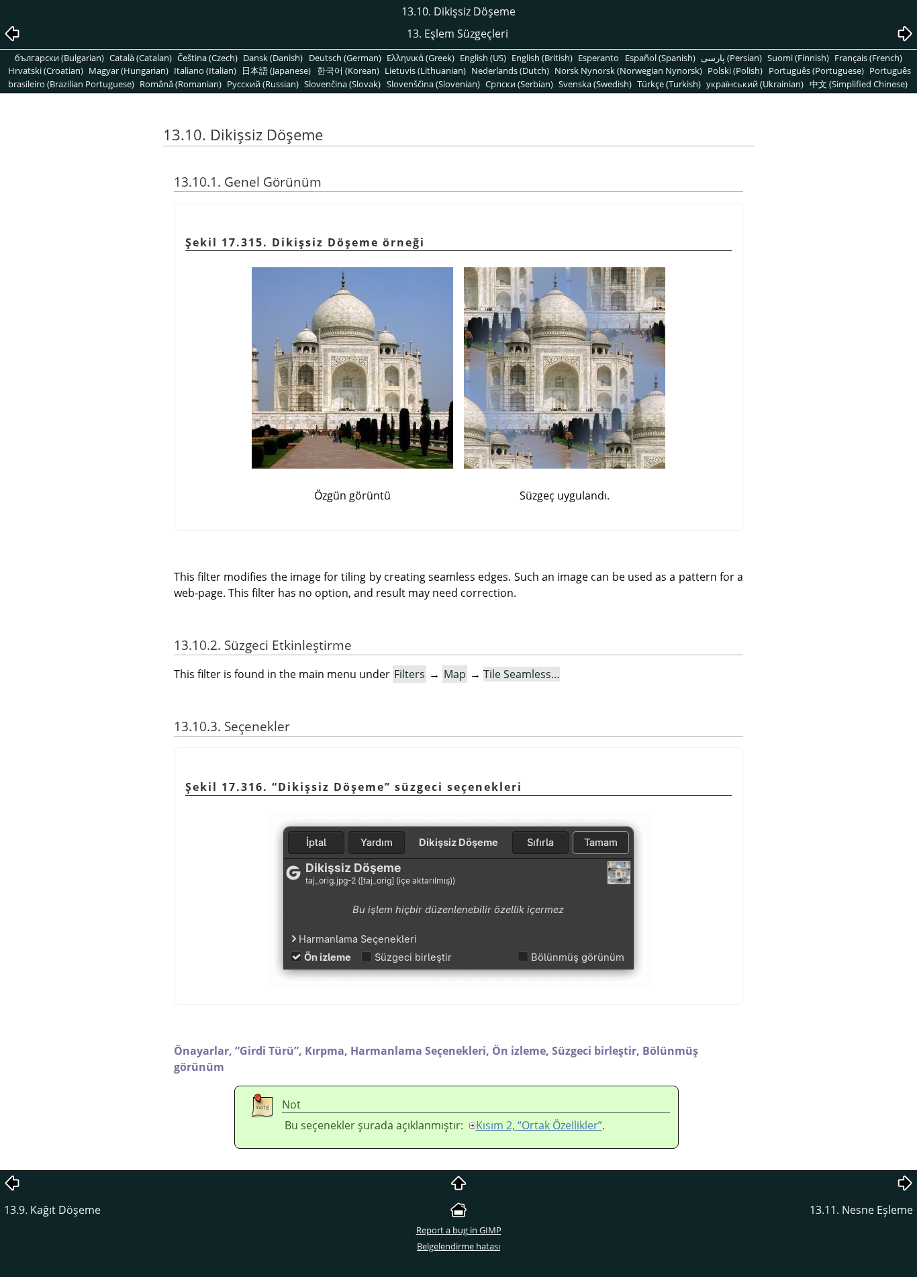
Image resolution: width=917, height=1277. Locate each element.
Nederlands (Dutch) (510, 70)
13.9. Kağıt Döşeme (52, 1209)
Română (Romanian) (181, 84)
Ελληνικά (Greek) (420, 58)
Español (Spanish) (660, 58)
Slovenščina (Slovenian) (433, 84)
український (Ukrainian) (755, 84)
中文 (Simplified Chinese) (859, 84)
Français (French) (868, 58)
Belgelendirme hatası (458, 1246)
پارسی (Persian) (731, 58)
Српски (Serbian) (519, 84)
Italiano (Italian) (205, 70)
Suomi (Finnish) (798, 58)
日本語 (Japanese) (276, 70)
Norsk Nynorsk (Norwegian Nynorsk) (628, 70)
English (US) (483, 58)
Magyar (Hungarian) (128, 70)
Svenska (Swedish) (595, 84)
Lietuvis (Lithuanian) (425, 70)
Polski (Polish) (735, 70)
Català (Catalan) (140, 58)
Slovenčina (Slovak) (342, 84)
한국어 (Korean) (348, 70)
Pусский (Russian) (263, 84)
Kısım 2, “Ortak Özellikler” (539, 1125)
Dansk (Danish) (273, 58)
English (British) (542, 58)
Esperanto (598, 58)
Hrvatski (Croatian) (45, 70)
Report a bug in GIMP (458, 1230)
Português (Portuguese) (816, 70)
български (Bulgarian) (59, 58)
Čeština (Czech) (207, 58)
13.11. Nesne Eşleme (861, 1209)
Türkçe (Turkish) (669, 84)
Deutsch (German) (345, 58)
